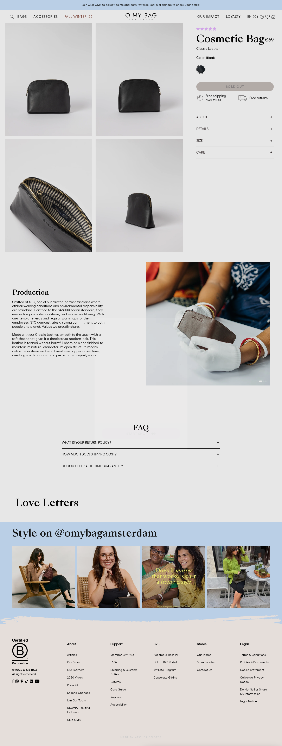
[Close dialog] (182, 312)
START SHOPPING (141, 422)
